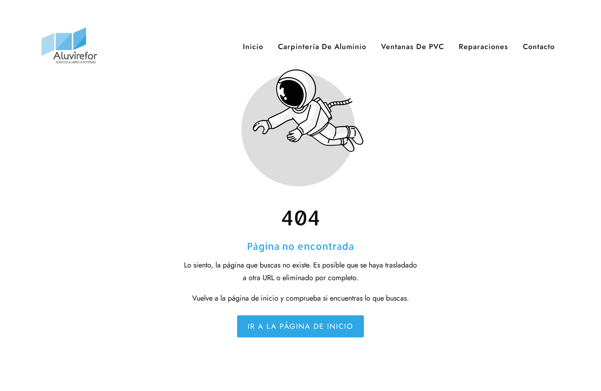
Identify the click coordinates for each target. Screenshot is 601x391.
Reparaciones (483, 46)
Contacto (539, 46)
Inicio (253, 46)
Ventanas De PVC (412, 46)
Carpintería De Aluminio (322, 46)
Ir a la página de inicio (300, 326)
